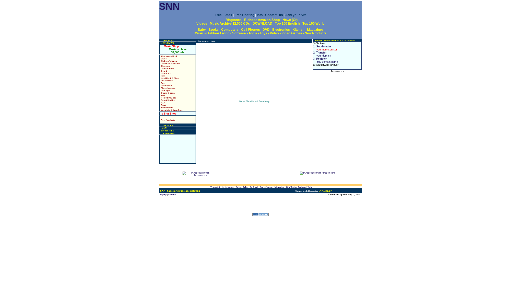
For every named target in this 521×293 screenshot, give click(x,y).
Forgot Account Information (272, 187)
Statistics (172, 195)
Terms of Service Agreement (222, 187)
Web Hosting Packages (296, 187)
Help (310, 187)
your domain (322, 54)
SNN (169, 6)
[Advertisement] (254, 71)
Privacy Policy (242, 187)
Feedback (254, 187)
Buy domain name (325, 60)
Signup (163, 195)
